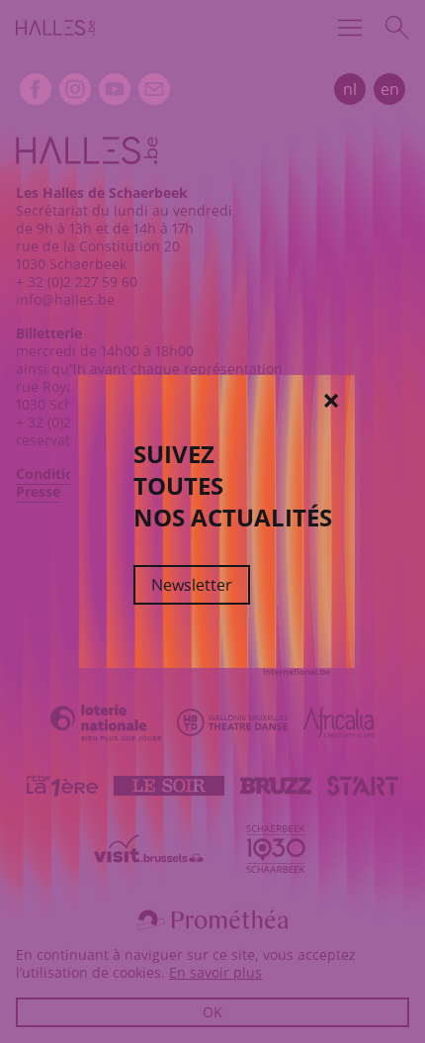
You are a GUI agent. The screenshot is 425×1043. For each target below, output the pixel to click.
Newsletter (191, 585)
